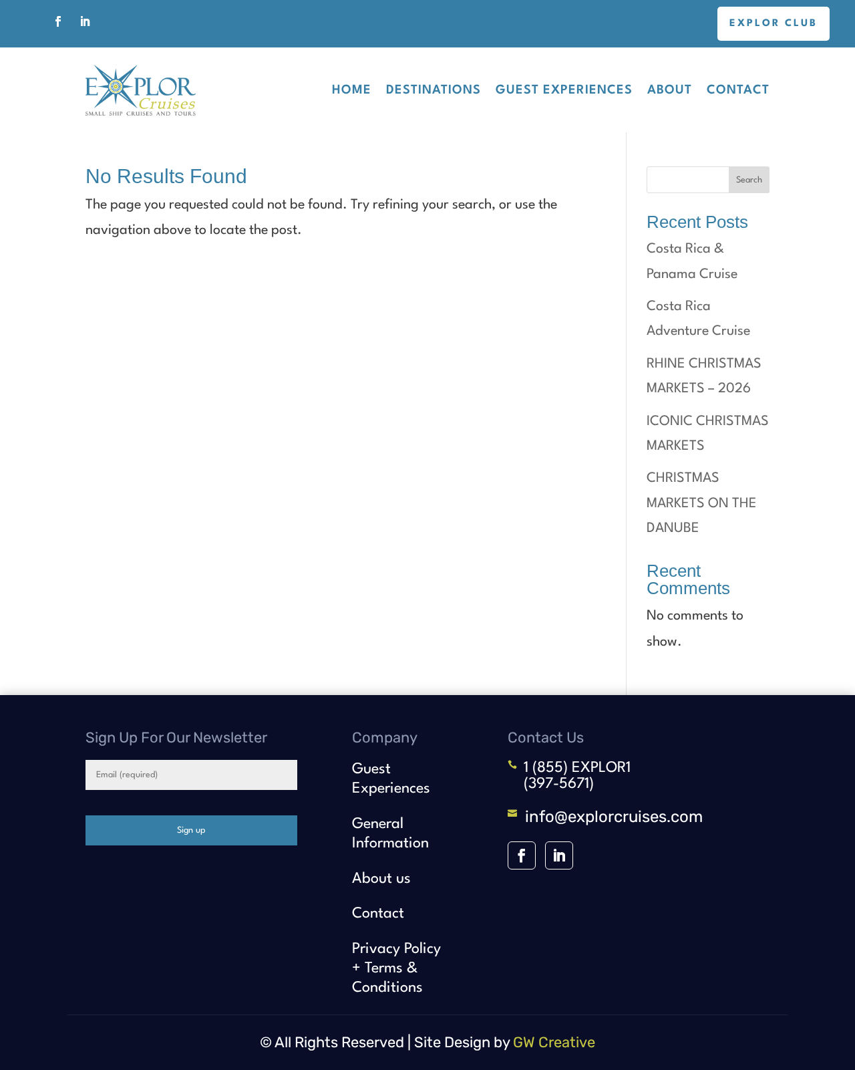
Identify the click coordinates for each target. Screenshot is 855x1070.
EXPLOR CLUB (773, 24)
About (669, 90)
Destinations (433, 90)
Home (351, 90)
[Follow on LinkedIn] (85, 21)
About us (381, 879)
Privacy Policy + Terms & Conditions (396, 968)
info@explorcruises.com (614, 816)
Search (749, 180)
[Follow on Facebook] (58, 21)
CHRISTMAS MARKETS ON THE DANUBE (702, 503)
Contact (738, 90)
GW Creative (554, 1042)
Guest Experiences (564, 90)
